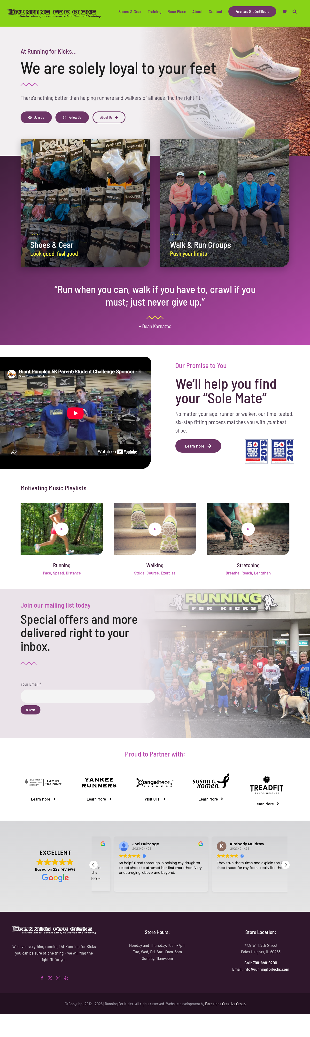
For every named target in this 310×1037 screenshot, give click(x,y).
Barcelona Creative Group (225, 1003)
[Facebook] (42, 978)
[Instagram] (58, 978)
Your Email (31, 684)
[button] (295, 11)
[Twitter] (50, 978)
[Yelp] (66, 978)
